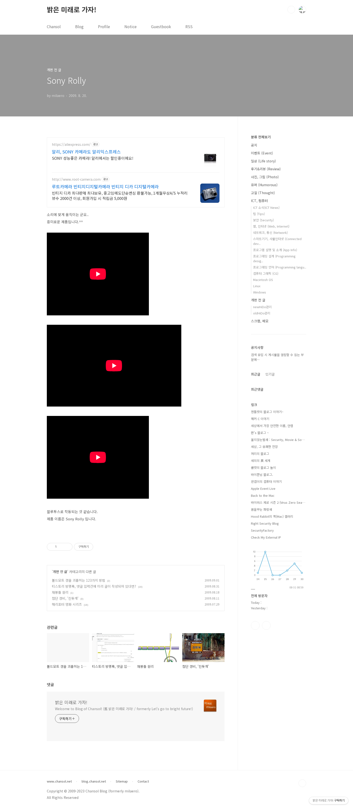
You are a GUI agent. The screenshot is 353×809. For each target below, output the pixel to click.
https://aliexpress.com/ (71, 144)
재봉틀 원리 (60, 592)
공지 (254, 145)
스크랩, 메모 (259, 321)
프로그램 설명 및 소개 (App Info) (275, 250)
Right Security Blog (265, 523)
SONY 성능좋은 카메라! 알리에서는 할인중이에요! (92, 158)
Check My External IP (266, 537)
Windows (259, 292)
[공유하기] (61, 546)
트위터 (266, 625)
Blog (79, 26)
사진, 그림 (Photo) (265, 176)
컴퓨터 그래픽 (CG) (265, 273)
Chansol (54, 26)
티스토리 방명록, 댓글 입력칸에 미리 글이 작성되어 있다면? (94, 586)
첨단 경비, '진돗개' (65, 598)
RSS (189, 26)
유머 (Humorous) (264, 184)
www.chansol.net (59, 781)
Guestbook (161, 26)
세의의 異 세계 (260, 460)
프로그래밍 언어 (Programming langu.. (279, 267)
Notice (130, 26)
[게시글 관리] (67, 546)
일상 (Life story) (263, 161)
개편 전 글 (60, 571)
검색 (291, 9)
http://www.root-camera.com (76, 179)
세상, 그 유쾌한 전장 (264, 446)
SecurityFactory (262, 530)
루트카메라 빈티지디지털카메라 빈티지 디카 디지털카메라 (105, 186)
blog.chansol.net (94, 781)
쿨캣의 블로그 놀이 (263, 467)
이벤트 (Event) (262, 153)
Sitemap (122, 781)
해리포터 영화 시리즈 (67, 604)
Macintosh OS (263, 279)
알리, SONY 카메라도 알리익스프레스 (86, 151)
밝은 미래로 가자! (71, 9)
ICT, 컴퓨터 (259, 200)
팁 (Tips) (259, 213)
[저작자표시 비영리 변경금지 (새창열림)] (99, 547)
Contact (143, 781)
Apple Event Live (263, 488)
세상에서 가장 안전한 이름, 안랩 (272, 425)
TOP (302, 783)
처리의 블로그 (260, 453)
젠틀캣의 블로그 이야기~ (267, 411)
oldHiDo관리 (261, 313)
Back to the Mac (262, 495)
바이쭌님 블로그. (262, 474)
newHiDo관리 (262, 307)
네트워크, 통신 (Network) (270, 232)
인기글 (270, 374)
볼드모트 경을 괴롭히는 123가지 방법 (78, 580)
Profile (104, 26)
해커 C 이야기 (260, 418)
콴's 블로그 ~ (260, 432)
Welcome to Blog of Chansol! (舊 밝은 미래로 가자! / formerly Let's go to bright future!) (124, 708)
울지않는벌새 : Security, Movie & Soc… (278, 439)
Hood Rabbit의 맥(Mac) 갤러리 (272, 516)
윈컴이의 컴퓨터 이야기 (266, 481)
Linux (256, 286)
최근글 (255, 374)
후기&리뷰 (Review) (266, 168)
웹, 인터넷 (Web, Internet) (271, 226)
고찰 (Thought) (263, 192)
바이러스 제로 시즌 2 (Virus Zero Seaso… (278, 502)
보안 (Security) (263, 220)
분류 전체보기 (261, 136)
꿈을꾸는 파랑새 (261, 509)
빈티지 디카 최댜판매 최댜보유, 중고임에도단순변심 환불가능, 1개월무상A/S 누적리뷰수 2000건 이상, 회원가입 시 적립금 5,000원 (120, 195)
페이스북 (255, 625)
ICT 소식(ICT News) (266, 207)
